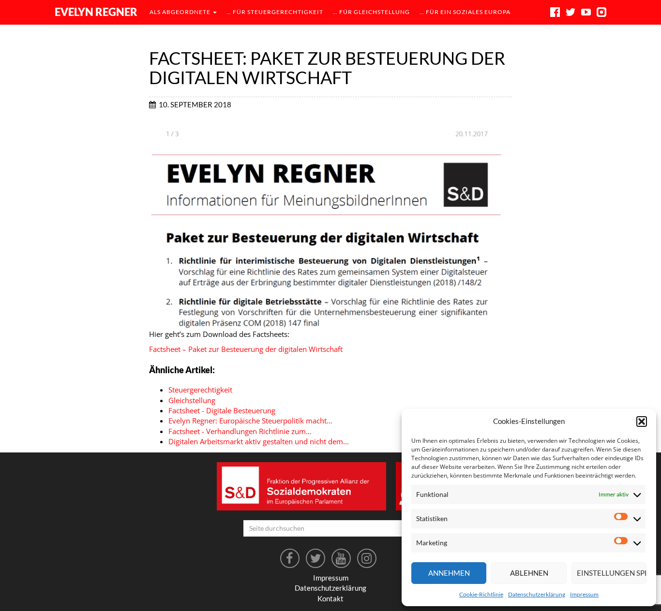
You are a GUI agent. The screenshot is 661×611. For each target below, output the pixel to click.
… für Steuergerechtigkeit (274, 11)
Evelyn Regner (96, 11)
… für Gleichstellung (371, 11)
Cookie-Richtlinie (481, 594)
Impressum (584, 594)
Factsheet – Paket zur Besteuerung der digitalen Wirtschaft (246, 349)
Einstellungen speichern (611, 572)
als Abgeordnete (181, 11)
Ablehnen (529, 572)
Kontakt (330, 598)
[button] (641, 421)
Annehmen (449, 572)
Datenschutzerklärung (536, 594)
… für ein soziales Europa (465, 11)
